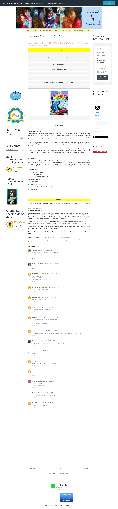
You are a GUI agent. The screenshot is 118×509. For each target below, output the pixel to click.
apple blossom (36, 263)
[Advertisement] (59, 450)
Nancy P (34, 361)
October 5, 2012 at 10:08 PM (55, 371)
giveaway (63, 240)
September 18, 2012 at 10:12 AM (44, 307)
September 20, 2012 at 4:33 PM (49, 317)
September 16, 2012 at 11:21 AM (47, 297)
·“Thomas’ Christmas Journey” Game (41, 186)
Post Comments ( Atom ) (63, 473)
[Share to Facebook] (68, 237)
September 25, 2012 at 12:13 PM (50, 341)
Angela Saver (36, 317)
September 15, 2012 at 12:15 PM (54, 287)
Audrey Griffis (36, 341)
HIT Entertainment (72, 240)
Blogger (70, 505)
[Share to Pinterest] (69, 237)
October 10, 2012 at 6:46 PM (46, 393)
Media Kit (89, 30)
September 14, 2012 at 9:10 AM (45, 250)
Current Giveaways (78, 30)
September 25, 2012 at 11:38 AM (49, 331)
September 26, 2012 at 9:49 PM (45, 351)
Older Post (86, 468)
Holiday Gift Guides (66, 30)
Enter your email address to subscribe (101, 61)
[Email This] (62, 237)
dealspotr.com (59, 489)
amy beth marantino (38, 287)
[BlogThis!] (64, 237)
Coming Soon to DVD (54, 240)
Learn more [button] (59, 3)
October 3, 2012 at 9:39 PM (45, 361)
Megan (34, 351)
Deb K (34, 403)
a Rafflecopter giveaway (35, 208)
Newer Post (32, 468)
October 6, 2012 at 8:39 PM (47, 381)
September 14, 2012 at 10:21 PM (49, 273)
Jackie (34, 250)
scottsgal (34, 297)
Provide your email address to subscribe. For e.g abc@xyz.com (101, 70)
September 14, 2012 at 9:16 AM (50, 263)
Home (59, 468)
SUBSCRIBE (102, 77)
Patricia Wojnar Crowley (39, 371)
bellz (33, 307)
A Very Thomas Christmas (39, 240)
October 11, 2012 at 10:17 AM (44, 403)
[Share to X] (66, 237)
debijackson (35, 273)
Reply (33, 258)
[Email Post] (58, 237)
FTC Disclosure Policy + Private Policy (49, 30)
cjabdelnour (35, 331)
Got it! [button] (109, 3)
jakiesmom (35, 381)
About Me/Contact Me (32, 30)
